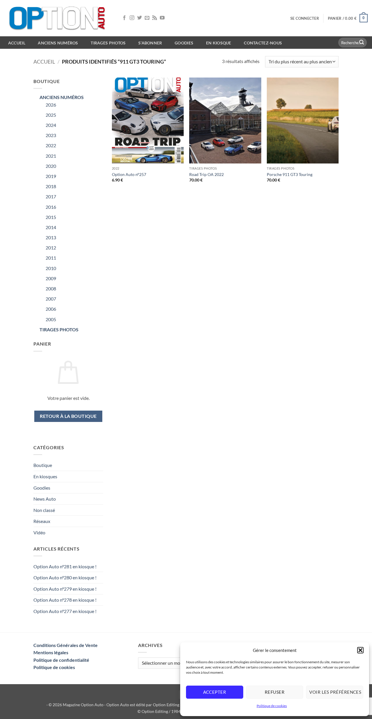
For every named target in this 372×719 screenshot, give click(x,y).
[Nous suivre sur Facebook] (124, 18)
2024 (51, 125)
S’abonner (150, 42)
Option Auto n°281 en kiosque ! (64, 566)
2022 (51, 145)
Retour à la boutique (68, 416)
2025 (51, 115)
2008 (51, 288)
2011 (51, 257)
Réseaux (41, 521)
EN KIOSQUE (218, 42)
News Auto (44, 498)
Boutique (42, 465)
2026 (51, 104)
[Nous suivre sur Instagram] (132, 18)
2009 (51, 278)
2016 (51, 207)
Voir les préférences (335, 692)
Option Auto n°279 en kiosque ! (64, 589)
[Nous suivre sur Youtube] (162, 18)
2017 (51, 196)
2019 (51, 176)
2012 (51, 247)
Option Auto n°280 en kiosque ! (64, 577)
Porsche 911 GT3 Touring (289, 174)
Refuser (275, 692)
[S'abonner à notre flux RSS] (154, 18)
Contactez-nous (263, 42)
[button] (360, 650)
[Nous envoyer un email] (147, 18)
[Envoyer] (361, 43)
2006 (51, 309)
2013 (51, 237)
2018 (51, 186)
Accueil (44, 61)
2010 (51, 268)
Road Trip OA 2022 (206, 174)
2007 (51, 298)
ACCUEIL (16, 42)
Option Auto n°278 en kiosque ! (64, 600)
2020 (51, 166)
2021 (51, 156)
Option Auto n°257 (129, 174)
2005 (51, 319)
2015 (51, 217)
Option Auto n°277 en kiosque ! (64, 611)
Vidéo (39, 532)
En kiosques (45, 476)
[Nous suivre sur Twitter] (139, 18)
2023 (51, 135)
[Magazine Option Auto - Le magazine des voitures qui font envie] (58, 18)
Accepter (214, 692)
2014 (51, 227)
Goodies (184, 42)
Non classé (44, 510)
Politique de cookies (272, 706)
